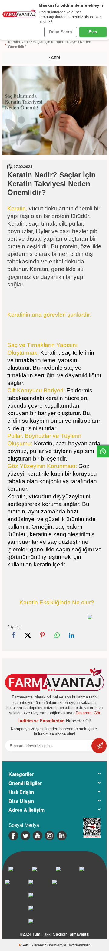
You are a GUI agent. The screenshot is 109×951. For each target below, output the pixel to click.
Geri (55, 58)
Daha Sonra (60, 31)
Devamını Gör (88, 713)
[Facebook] (13, 835)
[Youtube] (37, 835)
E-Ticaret (36, 945)
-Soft (23, 945)
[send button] (99, 745)
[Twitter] (25, 835)
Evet (93, 31)
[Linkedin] (62, 835)
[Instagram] (49, 835)
